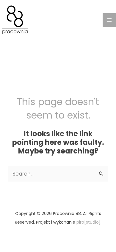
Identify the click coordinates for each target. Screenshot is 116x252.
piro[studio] (88, 222)
